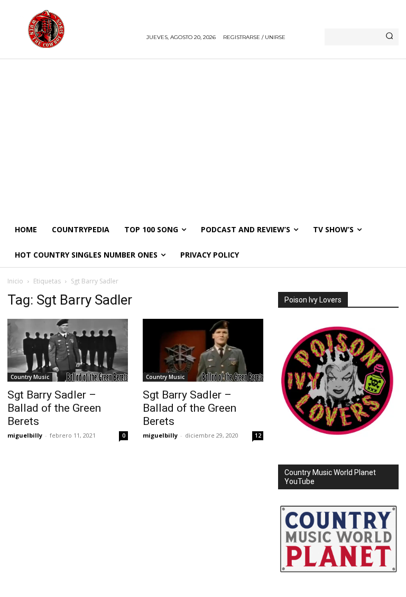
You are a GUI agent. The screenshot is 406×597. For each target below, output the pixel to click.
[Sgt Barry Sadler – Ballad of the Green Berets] (67, 350)
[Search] (389, 37)
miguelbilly (24, 435)
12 (258, 435)
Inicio (15, 281)
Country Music (30, 377)
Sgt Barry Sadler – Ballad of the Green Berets (54, 408)
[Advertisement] (203, 138)
